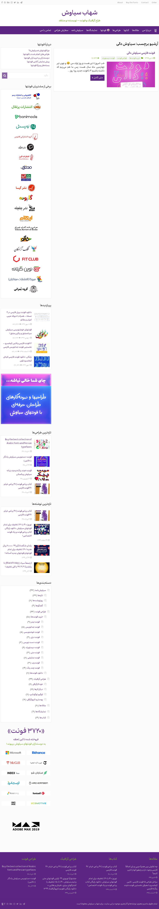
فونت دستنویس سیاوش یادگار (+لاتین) (22, 880)
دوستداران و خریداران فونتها (37, 58)
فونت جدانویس (32, 627)
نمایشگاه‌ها (91, 31)
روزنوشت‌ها (38, 601)
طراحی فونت (122, 58)
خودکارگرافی (37, 684)
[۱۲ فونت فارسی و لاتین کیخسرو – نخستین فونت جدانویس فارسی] (42, 348)
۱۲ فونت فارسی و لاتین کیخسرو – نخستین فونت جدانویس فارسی (17, 345)
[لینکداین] (18, 3)
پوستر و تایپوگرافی (35, 700)
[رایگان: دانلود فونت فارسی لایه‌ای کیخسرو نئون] (42, 361)
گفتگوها (39, 606)
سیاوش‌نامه (77, 31)
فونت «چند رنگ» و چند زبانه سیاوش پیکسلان (19, 472)
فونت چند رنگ (33, 668)
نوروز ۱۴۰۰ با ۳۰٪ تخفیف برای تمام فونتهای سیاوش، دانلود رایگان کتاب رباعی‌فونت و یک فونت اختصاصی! (17, 530)
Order (154, 2)
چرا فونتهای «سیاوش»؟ (39, 51)
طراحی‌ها (117, 31)
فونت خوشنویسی (32, 632)
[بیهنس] (8, 3)
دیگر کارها (38, 689)
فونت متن (35, 653)
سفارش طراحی (61, 31)
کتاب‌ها (43, 718)
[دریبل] (5, 3)
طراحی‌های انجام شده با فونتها (36, 54)
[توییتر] (15, 3)
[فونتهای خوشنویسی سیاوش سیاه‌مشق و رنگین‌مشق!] (42, 334)
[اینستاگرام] (11, 3)
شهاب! (155, 31)
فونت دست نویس (31, 642)
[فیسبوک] (2, 3)
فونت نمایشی (33, 658)
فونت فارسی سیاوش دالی (141, 53)
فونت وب (36, 663)
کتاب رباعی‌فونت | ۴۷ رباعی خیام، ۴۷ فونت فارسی (101, 868)
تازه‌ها (40, 595)
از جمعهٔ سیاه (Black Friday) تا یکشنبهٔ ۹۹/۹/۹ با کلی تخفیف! (18, 565)
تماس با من (45, 31)
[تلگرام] (21, 3)
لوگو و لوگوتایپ (36, 694)
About (120, 2)
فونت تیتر (35, 622)
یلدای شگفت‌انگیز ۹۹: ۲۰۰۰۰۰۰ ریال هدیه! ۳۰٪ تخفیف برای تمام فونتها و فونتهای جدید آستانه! (17, 549)
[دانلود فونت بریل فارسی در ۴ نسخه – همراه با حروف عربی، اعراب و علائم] (42, 317)
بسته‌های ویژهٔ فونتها (40, 65)
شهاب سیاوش (80, 13)
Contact (145, 2)
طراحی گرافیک (40, 679)
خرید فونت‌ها (134, 58)
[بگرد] (4, 76)
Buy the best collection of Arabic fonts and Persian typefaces (18, 443)
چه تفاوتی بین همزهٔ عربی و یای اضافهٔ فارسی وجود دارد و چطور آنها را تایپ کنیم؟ (141, 870)
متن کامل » (97, 78)
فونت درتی (35, 637)
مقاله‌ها (135, 31)
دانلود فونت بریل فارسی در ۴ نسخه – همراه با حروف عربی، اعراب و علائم (19, 316)
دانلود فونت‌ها (36, 673)
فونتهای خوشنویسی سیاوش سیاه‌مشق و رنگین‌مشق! (19, 331)
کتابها (126, 31)
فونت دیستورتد (108, 58)
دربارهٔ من (146, 31)
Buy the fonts (132, 2)
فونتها (103, 31)
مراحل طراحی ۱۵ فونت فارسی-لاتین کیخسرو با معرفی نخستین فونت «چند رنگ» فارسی (140, 885)
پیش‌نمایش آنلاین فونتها (38, 62)
